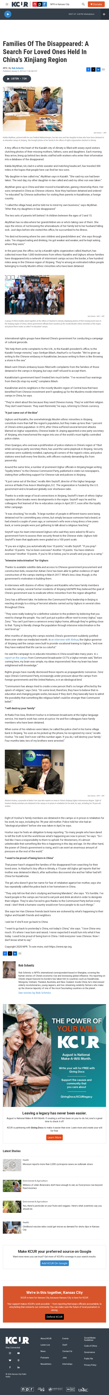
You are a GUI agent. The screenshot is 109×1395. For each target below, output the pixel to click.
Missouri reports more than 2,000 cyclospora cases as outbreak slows (58, 1164)
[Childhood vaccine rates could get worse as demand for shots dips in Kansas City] (12, 1227)
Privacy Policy (90, 1365)
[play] (8, 14)
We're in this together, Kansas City (54, 1292)
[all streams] (105, 14)
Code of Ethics (90, 1346)
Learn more (54, 1137)
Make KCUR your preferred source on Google (54, 1251)
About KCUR (46, 1339)
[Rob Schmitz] (9, 969)
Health (26, 1160)
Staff (64, 1345)
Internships (67, 1364)
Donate (97, 4)
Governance (89, 1352)
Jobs (64, 1358)
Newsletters (46, 1364)
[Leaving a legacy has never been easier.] (54, 1055)
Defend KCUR (54, 1316)
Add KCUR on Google (54, 1263)
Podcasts (45, 1358)
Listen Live (45, 1345)
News (43, 1351)
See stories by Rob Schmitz (34, 992)
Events (65, 1339)
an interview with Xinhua (64, 639)
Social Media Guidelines (90, 1339)
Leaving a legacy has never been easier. (54, 1113)
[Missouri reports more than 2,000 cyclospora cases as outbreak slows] (12, 1165)
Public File (88, 1359)
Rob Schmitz (18, 68)
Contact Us (67, 1351)
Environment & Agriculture (35, 1181)
